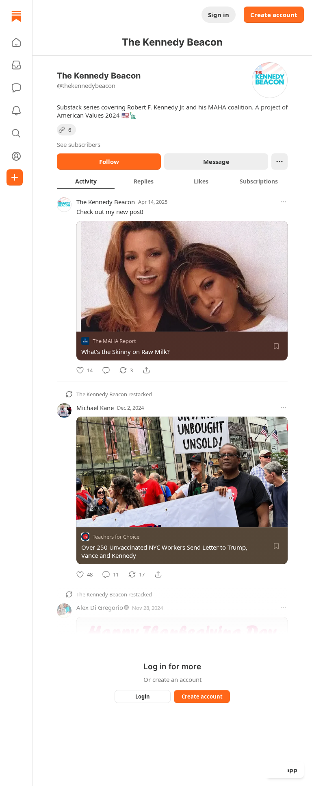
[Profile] (16, 156)
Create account (273, 15)
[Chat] (16, 88)
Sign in (218, 15)
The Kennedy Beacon (105, 202)
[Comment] (106, 370)
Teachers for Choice (116, 537)
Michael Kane (95, 408)
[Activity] (16, 110)
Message (216, 161)
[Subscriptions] (16, 65)
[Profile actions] (279, 161)
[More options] (283, 201)
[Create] (14, 177)
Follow (109, 161)
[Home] (16, 16)
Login (142, 696)
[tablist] (172, 181)
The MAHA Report (114, 341)
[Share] (146, 370)
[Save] (276, 346)
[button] (16, 42)
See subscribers (78, 144)
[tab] (86, 181)
